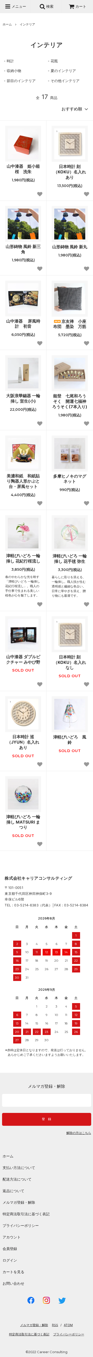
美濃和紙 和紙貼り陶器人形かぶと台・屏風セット (23, 481)
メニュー (18, 6)
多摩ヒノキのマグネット (69, 479)
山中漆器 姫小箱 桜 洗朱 (24, 169)
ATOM (68, 1325)
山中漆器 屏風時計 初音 (23, 323)
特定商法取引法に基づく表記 (26, 1214)
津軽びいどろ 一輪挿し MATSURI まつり (23, 822)
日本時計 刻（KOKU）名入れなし (69, 662)
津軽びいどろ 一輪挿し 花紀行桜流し (23, 558)
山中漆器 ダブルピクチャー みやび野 (23, 659)
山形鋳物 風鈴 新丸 (69, 246)
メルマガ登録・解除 (19, 1202)
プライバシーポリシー (21, 1225)
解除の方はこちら (78, 1133)
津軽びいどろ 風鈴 (69, 739)
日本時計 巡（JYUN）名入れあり (23, 742)
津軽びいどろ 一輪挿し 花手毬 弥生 (70, 558)
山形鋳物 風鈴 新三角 (23, 249)
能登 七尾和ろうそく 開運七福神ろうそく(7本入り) (69, 401)
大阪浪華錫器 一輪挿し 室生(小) (23, 398)
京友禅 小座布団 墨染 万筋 (69, 324)
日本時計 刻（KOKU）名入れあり (69, 172)
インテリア (27, 24)
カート (80, 6)
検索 (49, 6)
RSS (55, 1325)
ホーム (7, 24)
